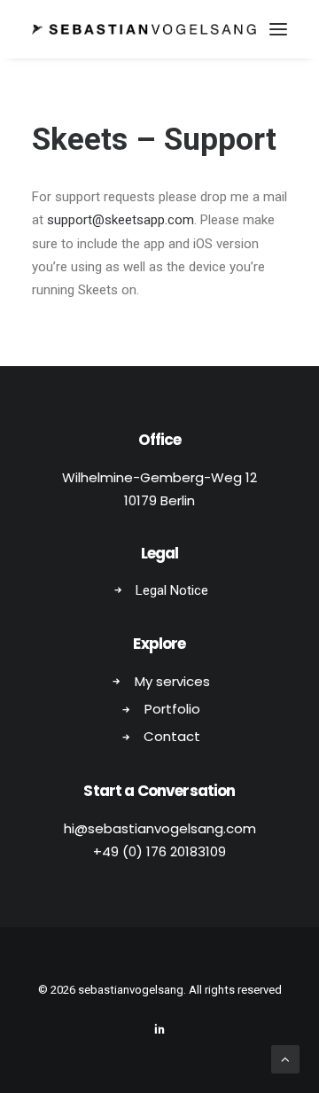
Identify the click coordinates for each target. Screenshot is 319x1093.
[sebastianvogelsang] (144, 29)
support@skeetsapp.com (120, 220)
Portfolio (172, 708)
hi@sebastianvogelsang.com (160, 828)
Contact (172, 736)
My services (172, 681)
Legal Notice (172, 590)
